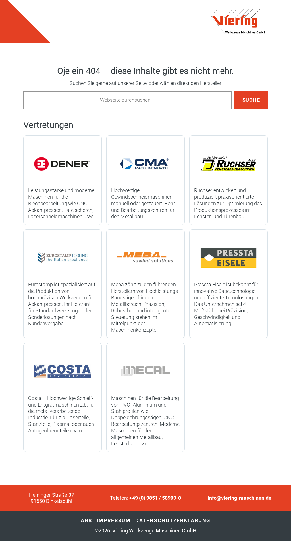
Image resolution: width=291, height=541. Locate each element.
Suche (251, 100)
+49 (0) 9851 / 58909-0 (155, 498)
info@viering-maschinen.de (239, 498)
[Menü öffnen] (26, 19)
